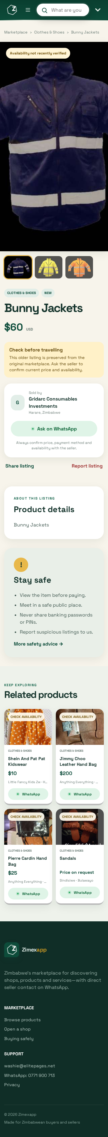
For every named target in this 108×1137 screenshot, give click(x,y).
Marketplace (16, 32)
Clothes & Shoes (49, 32)
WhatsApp (31, 794)
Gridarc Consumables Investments (53, 402)
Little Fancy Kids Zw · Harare (28, 782)
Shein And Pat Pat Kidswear (26, 761)
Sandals (68, 858)
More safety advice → (38, 644)
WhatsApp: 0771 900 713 (29, 1075)
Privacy (12, 1084)
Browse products (22, 1019)
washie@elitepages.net (29, 1065)
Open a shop (17, 1029)
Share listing (19, 466)
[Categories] (98, 10)
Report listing (87, 466)
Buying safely (19, 1038)
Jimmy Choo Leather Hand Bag (78, 761)
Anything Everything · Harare (80, 782)
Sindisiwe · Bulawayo (76, 880)
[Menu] (28, 10)
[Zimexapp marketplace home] (11, 9)
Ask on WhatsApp (57, 429)
